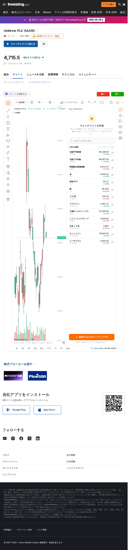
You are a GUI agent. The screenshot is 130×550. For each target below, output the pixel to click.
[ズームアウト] (31, 337)
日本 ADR (111, 12)
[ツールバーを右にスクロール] (121, 102)
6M (41, 348)
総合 (6, 74)
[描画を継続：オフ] (8, 172)
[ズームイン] (35, 337)
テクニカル (68, 74)
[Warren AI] (120, 138)
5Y (61, 348)
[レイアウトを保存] (111, 102)
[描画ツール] (13, 225)
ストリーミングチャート (14, 82)
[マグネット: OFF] (8, 166)
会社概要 (70, 455)
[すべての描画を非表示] (8, 184)
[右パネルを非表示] (66, 225)
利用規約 (7, 529)
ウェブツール (9, 474)
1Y (55, 348)
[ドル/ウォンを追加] (112, 205)
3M (35, 348)
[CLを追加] (112, 182)
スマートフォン (10, 461)
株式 (5, 12)
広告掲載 (70, 461)
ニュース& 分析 (35, 74)
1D (17, 348)
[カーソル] (8, 103)
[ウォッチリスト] (120, 109)
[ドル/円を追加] (112, 197)
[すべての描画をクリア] (8, 199)
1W (22, 348)
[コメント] (120, 132)
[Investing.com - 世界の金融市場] (18, 4)
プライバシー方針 (24, 529)
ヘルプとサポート (75, 468)
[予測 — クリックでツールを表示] (8, 147)
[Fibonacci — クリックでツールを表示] (8, 129)
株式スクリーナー (21, 12)
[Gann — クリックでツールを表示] (8, 135)
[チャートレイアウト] (103, 102)
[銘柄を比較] (31, 102)
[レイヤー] (8, 191)
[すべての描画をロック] (8, 178)
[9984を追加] (112, 220)
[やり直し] (94, 102)
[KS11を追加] (112, 168)
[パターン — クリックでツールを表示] (8, 141)
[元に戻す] (89, 102)
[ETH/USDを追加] (112, 242)
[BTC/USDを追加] (112, 234)
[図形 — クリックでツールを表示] (8, 123)
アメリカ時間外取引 (65, 12)
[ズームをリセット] (48, 337)
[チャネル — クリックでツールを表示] (8, 117)
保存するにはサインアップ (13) (93, 337)
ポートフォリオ (10, 468)
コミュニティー (87, 74)
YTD (49, 348)
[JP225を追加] (112, 153)
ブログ (6, 455)
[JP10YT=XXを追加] (112, 227)
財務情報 (53, 74)
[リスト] (120, 121)
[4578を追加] (112, 212)
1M (29, 348)
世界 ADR (96, 12)
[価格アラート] (82, 102)
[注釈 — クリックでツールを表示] (8, 159)
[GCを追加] (112, 175)
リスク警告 (42, 529)
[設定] (64, 342)
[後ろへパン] (39, 337)
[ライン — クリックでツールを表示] (8, 111)
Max (68, 348)
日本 (37, 12)
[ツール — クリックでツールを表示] (8, 153)
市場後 (84, 12)
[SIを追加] (112, 190)
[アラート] (120, 115)
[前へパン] (44, 337)
